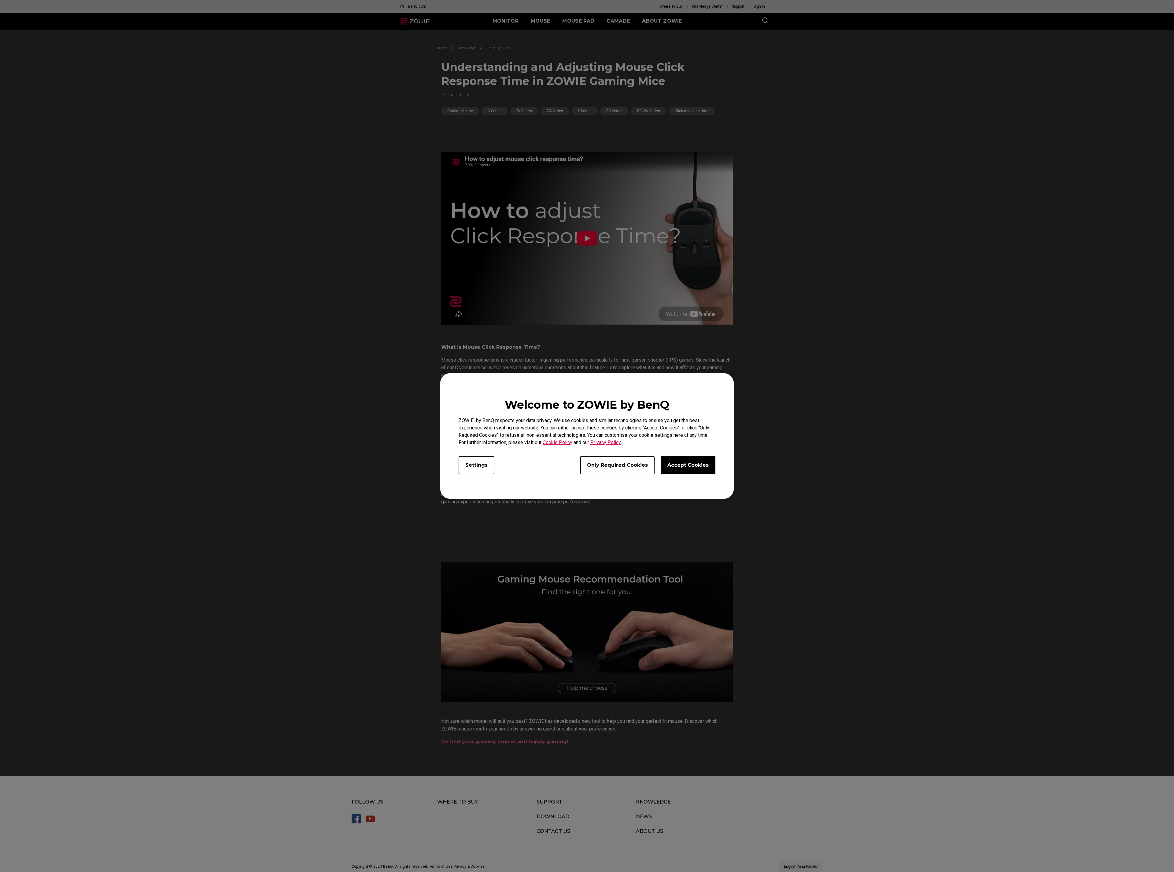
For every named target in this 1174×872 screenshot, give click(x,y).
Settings (476, 465)
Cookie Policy (557, 442)
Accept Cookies (688, 465)
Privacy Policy (605, 442)
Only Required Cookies (617, 465)
